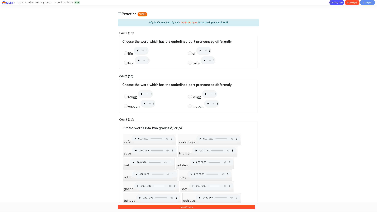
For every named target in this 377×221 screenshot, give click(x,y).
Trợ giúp (368, 2)
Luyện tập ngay (186, 207)
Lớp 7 (19, 2)
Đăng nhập (338, 2)
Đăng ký (353, 2)
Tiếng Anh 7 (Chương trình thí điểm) (49, 2)
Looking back (65, 2)
